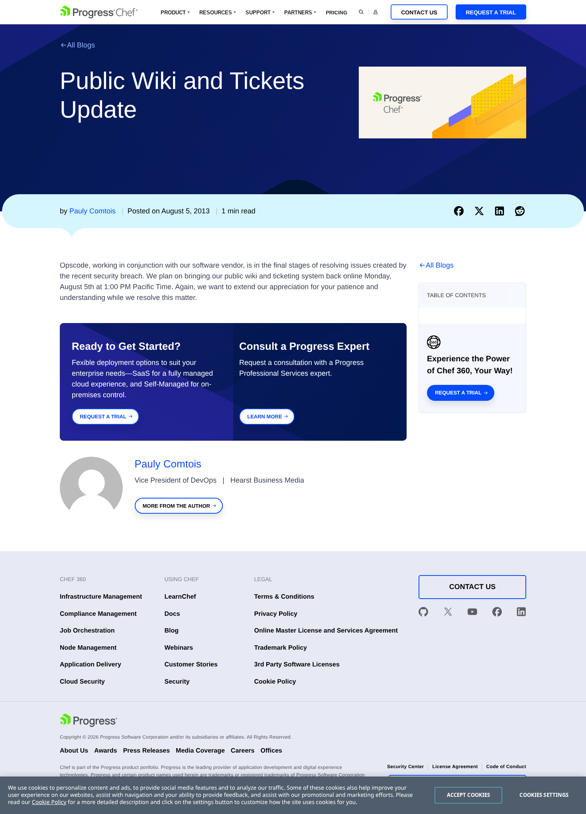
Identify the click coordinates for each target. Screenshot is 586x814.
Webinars (179, 647)
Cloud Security (82, 681)
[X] (448, 613)
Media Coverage (200, 750)
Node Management (88, 647)
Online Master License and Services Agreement (326, 630)
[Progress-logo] (88, 721)
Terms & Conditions (284, 596)
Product (173, 13)
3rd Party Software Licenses (297, 664)
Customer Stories (191, 664)
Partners (298, 13)
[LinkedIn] (521, 613)
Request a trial (458, 393)
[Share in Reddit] (519, 211)
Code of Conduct (506, 766)
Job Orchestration (87, 630)
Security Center (405, 766)
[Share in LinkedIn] (501, 211)
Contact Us (419, 12)
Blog (172, 630)
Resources (215, 13)
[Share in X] (481, 211)
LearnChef (180, 596)
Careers (243, 750)
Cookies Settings (543, 794)
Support (258, 13)
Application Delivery (90, 664)
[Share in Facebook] (460, 211)
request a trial (103, 417)
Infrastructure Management (101, 596)
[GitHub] (423, 613)
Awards (105, 750)
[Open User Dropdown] (375, 12)
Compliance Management (98, 614)
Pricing (336, 13)
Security (177, 681)
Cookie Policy (275, 681)
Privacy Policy (276, 614)
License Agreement (455, 766)
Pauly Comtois (168, 464)
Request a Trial (491, 12)
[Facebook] (497, 613)
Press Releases (146, 750)
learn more (264, 417)
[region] (293, 795)
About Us (74, 750)
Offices (271, 750)
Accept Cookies (468, 794)
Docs (172, 614)
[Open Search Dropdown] (361, 12)
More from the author (176, 506)
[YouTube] (472, 613)
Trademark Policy (280, 647)
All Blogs (81, 45)
